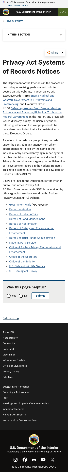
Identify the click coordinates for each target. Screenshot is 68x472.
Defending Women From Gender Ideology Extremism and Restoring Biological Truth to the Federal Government (32, 112)
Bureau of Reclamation (23, 223)
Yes (14, 295)
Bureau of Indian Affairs (23, 214)
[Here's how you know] (34, 4)
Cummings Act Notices (16, 392)
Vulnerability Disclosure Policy (21, 420)
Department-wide (20, 209)
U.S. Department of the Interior (33, 12)
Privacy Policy (11, 371)
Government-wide (20, 204)
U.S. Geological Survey (23, 271)
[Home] (6, 12)
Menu (63, 12)
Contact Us (9, 343)
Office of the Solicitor (22, 261)
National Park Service (22, 242)
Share (54, 52)
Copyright (8, 349)
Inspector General (13, 409)
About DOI (9, 332)
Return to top (11, 318)
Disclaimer (9, 354)
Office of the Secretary (23, 256)
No (26, 295)
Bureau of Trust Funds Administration (32, 237)
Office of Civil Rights (15, 365)
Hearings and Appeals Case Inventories (26, 403)
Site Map (8, 377)
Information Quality (14, 360)
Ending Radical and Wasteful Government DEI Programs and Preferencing (28, 100)
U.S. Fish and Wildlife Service (27, 266)
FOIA (5, 397)
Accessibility (10, 337)
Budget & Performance (16, 386)
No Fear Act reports (14, 414)
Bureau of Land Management (27, 219)
